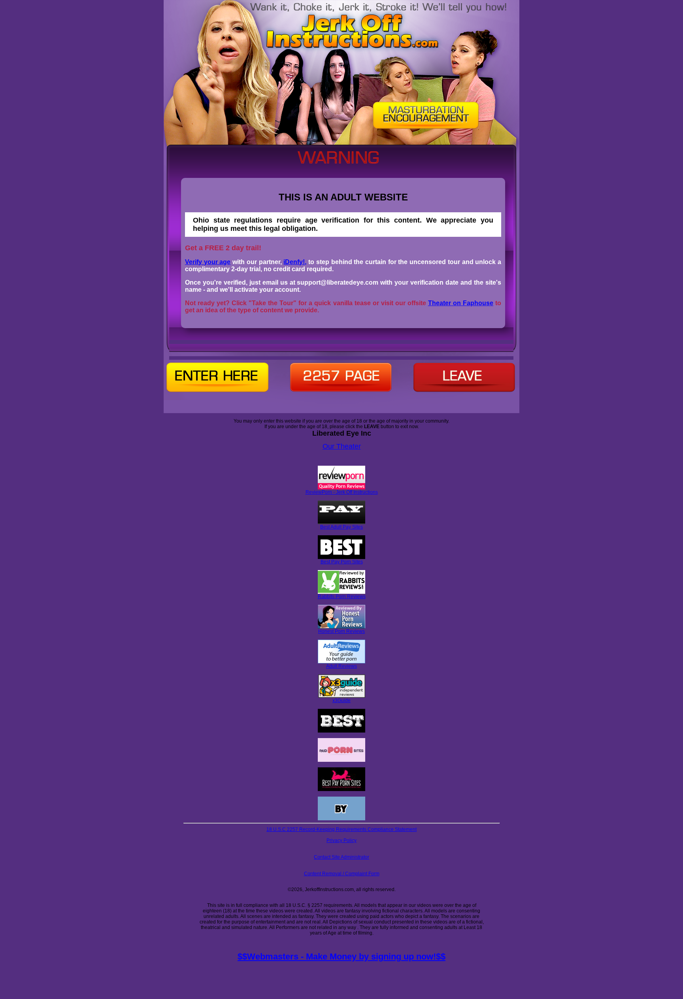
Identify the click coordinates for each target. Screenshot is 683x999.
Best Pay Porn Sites (342, 562)
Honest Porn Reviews (341, 631)
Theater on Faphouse (460, 303)
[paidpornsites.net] (341, 760)
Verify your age (207, 262)
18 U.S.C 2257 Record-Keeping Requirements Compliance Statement (341, 829)
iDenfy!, (294, 262)
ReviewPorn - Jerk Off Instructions (342, 492)
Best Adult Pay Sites (341, 527)
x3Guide (341, 700)
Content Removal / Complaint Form (341, 873)
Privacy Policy (341, 840)
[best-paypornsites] (341, 789)
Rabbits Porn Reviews (342, 596)
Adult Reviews (341, 666)
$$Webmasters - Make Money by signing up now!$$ (341, 956)
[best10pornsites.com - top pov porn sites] (341, 731)
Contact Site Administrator (341, 857)
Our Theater (342, 446)
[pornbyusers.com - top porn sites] (341, 818)
